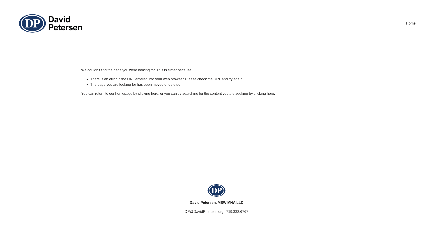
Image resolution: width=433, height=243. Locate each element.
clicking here (148, 93)
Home (411, 23)
